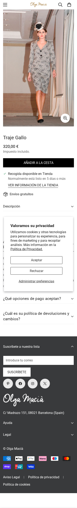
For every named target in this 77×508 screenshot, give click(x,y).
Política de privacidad (43, 477)
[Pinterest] (8, 383)
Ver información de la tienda (33, 185)
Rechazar (36, 271)
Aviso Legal (11, 477)
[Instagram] (33, 383)
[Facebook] (20, 383)
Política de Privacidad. (26, 249)
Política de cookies (16, 484)
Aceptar (36, 260)
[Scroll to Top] (70, 486)
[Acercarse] (65, 118)
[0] (69, 4)
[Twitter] (45, 383)
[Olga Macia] (38, 4)
